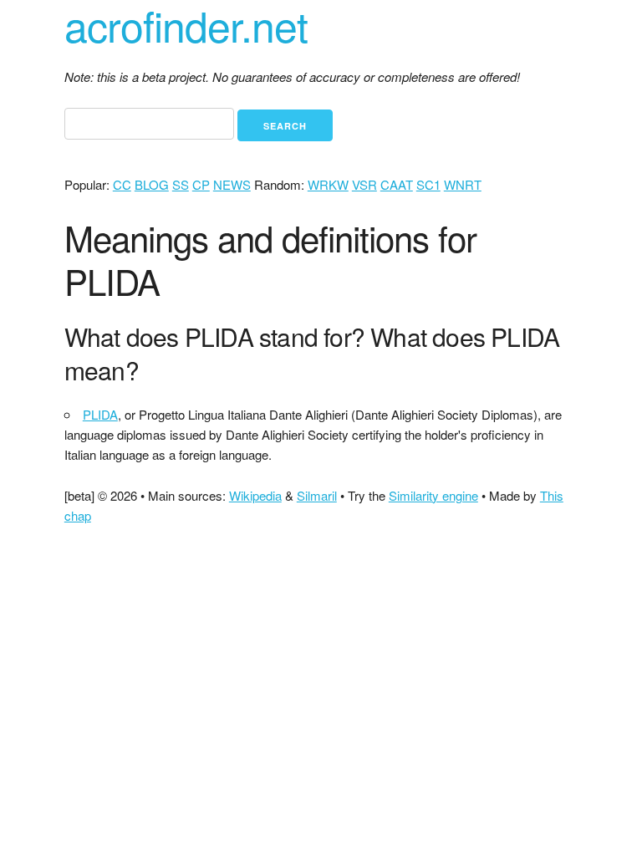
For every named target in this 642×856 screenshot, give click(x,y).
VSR (364, 184)
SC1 (428, 184)
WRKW (328, 184)
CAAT (396, 184)
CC (122, 184)
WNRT (463, 184)
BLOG (152, 184)
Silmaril (317, 495)
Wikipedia (255, 495)
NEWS (232, 184)
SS (180, 184)
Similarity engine (433, 495)
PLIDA (100, 414)
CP (201, 184)
